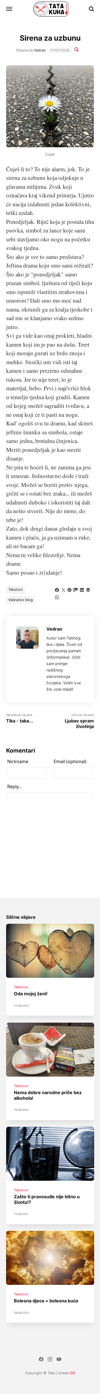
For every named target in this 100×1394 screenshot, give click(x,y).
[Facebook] (41, 1360)
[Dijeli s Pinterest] (69, 589)
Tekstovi (15, 589)
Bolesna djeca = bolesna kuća (46, 1301)
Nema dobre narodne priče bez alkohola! (48, 1095)
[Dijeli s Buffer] (88, 589)
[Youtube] (58, 1360)
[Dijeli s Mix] (76, 589)
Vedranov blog (20, 600)
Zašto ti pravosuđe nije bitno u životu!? (47, 1199)
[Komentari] (76, 50)
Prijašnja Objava (19, 718)
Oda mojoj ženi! (31, 994)
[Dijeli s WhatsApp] (57, 596)
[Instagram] (50, 1360)
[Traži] (91, 9)
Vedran (40, 50)
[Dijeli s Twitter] (63, 589)
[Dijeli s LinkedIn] (82, 589)
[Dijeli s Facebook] (57, 589)
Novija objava (79, 721)
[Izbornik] (9, 9)
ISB (72, 1373)
